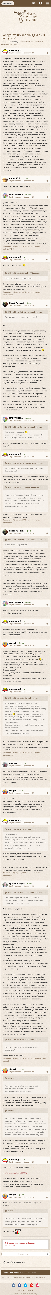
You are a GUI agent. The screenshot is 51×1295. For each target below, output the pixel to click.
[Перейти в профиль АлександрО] (5, 51)
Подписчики (23, 1254)
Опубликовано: (22, 53)
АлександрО (12, 42)
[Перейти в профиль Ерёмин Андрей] (5, 884)
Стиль (29, 1291)
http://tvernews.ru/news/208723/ (15, 1173)
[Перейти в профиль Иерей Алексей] (5, 304)
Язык (20, 1291)
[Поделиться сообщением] (47, 53)
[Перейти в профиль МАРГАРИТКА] (5, 195)
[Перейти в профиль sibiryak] (5, 644)
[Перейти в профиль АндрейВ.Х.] (5, 179)
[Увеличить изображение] (24, 265)
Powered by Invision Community (25, 1294)
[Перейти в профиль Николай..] (5, 764)
